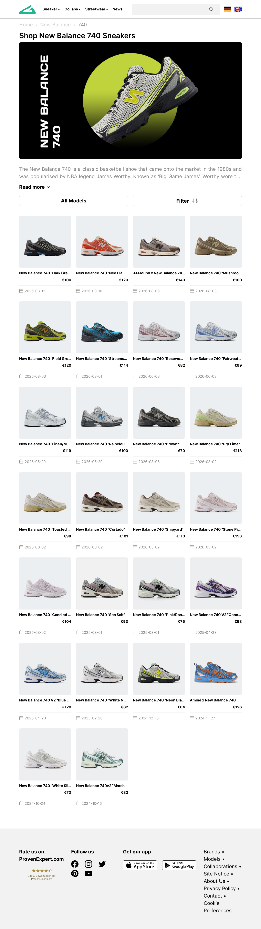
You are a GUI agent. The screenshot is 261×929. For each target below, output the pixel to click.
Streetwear (95, 9)
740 (82, 25)
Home (26, 25)
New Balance (55, 25)
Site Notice (216, 874)
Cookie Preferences (218, 906)
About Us (214, 881)
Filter (182, 201)
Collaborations (220, 866)
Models (212, 859)
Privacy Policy (220, 888)
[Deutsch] (227, 9)
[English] (238, 9)
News (118, 9)
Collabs (71, 9)
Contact (213, 896)
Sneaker (49, 9)
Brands (212, 852)
